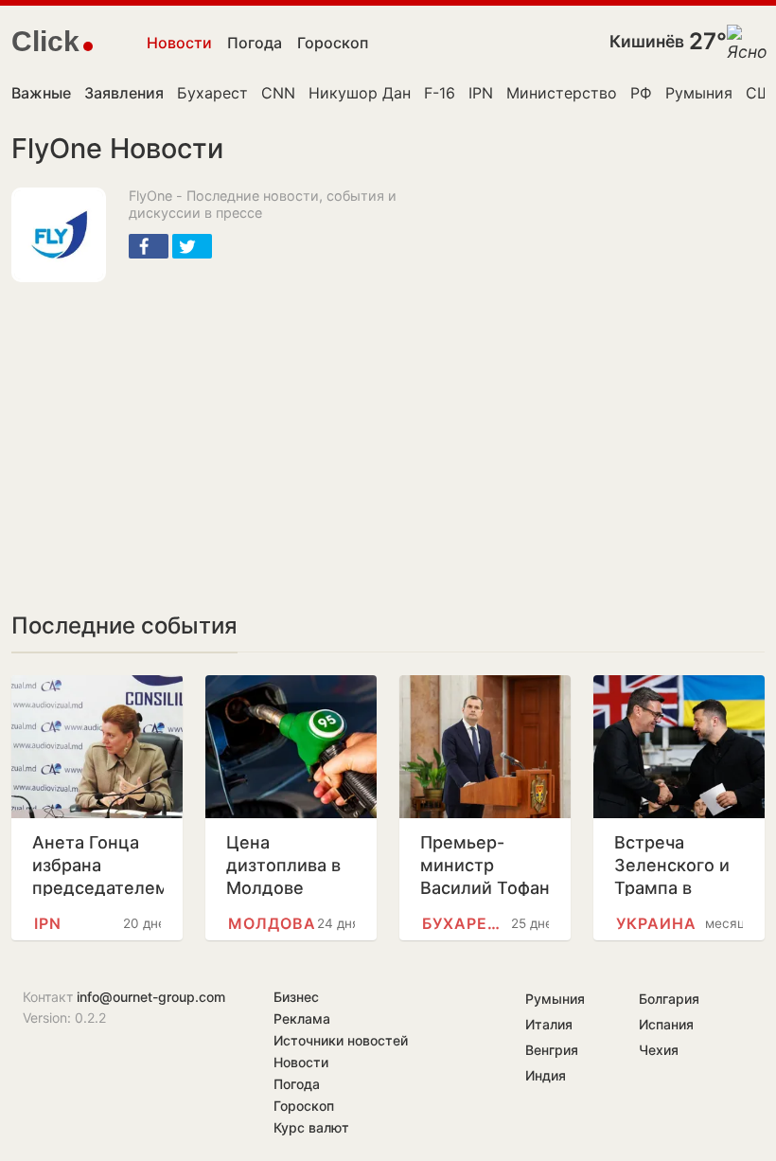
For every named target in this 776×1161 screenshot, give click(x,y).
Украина (656, 923)
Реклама (301, 1018)
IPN (480, 92)
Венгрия (551, 1050)
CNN (278, 92)
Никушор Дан (360, 92)
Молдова (272, 923)
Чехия (659, 1050)
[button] (148, 246)
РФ (641, 92)
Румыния (698, 92)
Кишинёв (646, 41)
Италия (549, 1024)
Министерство (561, 92)
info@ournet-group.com (151, 997)
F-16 (439, 92)
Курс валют (311, 1127)
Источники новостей (340, 1040)
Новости (179, 42)
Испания (666, 1024)
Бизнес (296, 997)
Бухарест (212, 92)
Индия (545, 1075)
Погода (254, 42)
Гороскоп (332, 42)
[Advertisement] (232, 433)
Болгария (669, 999)
